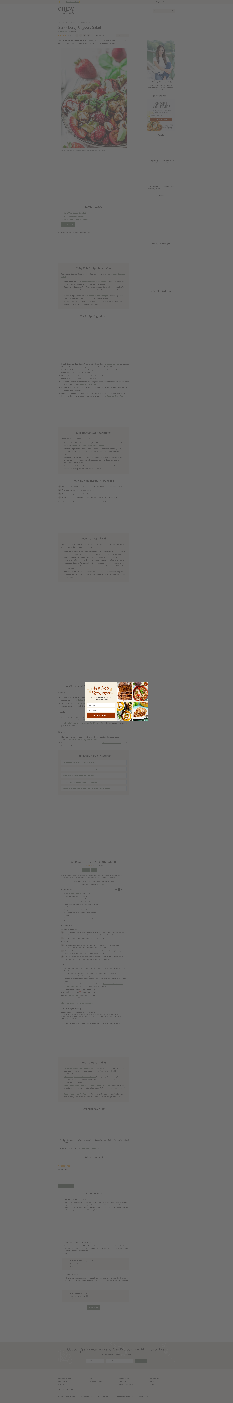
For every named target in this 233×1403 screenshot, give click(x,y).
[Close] (146, 684)
